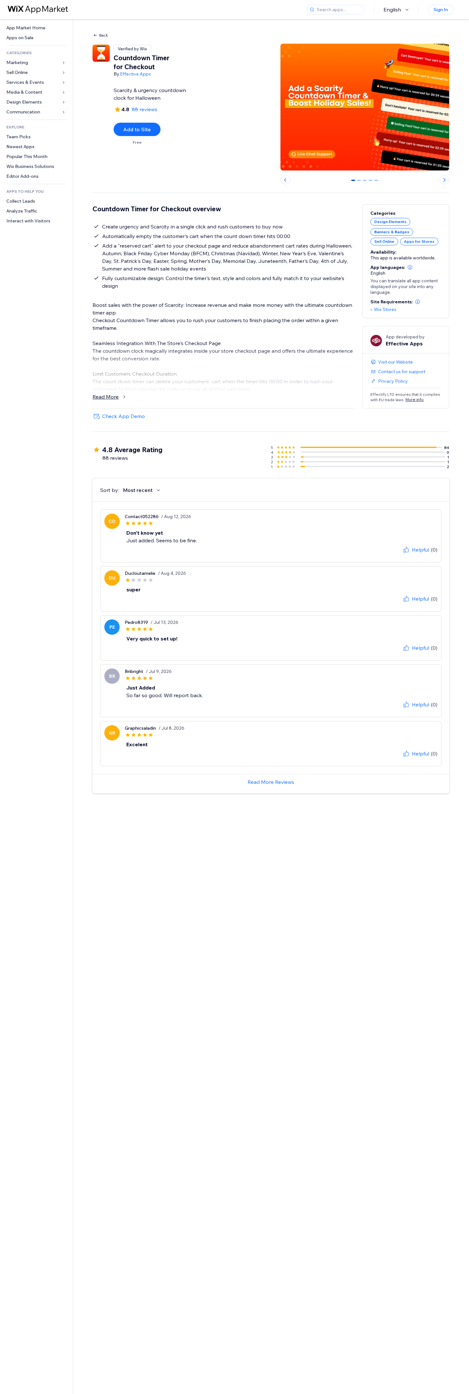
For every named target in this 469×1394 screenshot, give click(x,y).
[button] (410, 267)
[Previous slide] (285, 179)
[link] (36, 28)
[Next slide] (444, 179)
